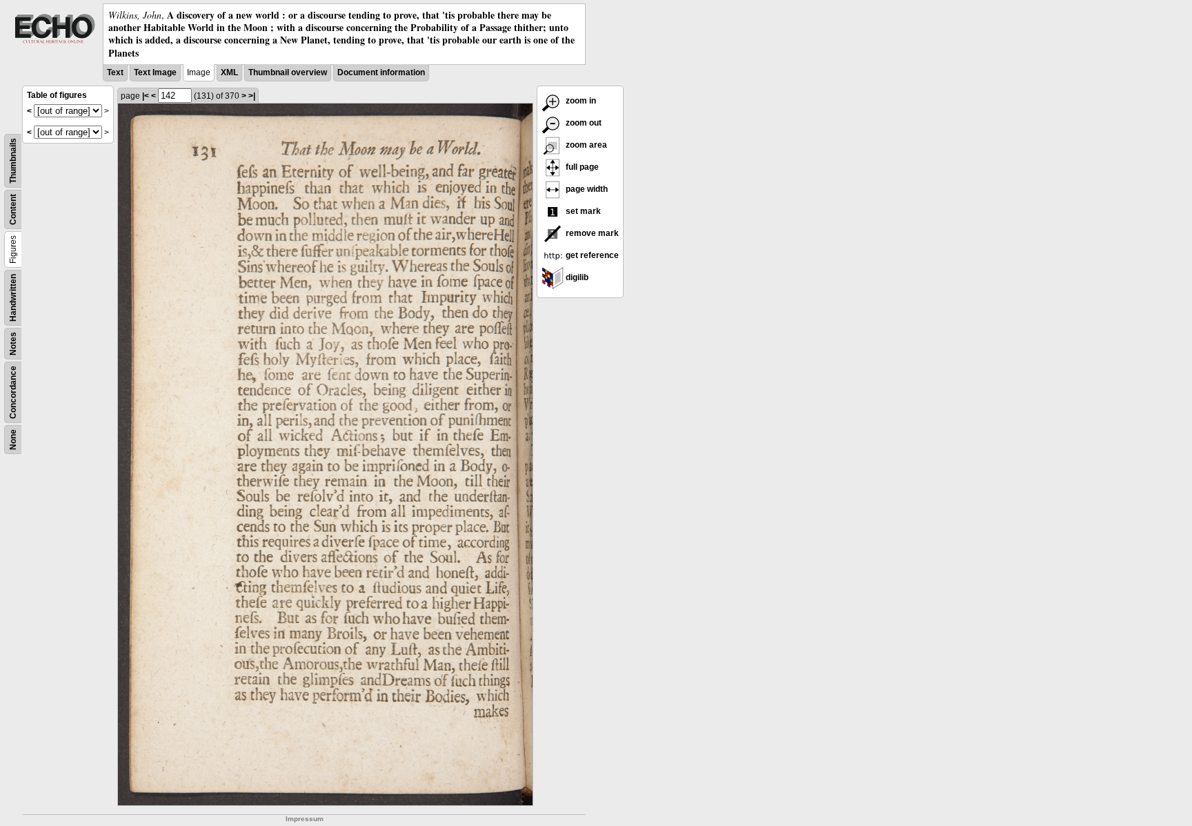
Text (115, 72)
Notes (13, 343)
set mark (582, 211)
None (13, 439)
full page (581, 167)
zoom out (583, 123)
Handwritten (13, 298)
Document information (381, 72)
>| (251, 96)
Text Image (155, 72)
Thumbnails (13, 161)
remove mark (591, 233)
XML (229, 72)
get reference (591, 255)
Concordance (13, 392)
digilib (576, 277)
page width (586, 189)
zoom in (580, 101)
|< (145, 96)
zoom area (585, 145)
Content (13, 209)
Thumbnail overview (287, 72)
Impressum (305, 819)
